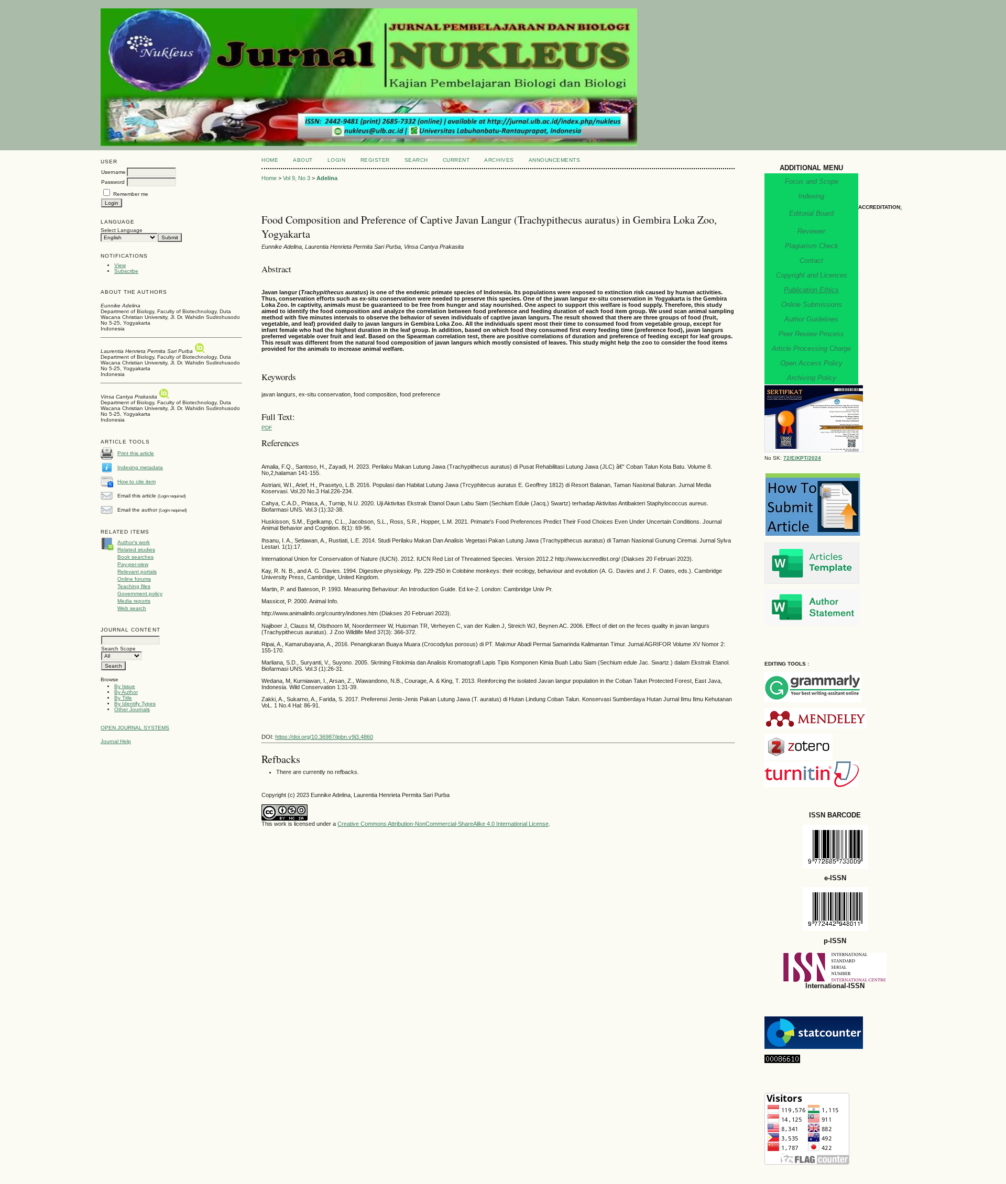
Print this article (135, 453)
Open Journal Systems (135, 728)
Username (113, 172)
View (120, 265)
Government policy (139, 593)
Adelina (326, 178)
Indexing (811, 196)
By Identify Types (135, 703)
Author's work (133, 542)
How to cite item (136, 481)
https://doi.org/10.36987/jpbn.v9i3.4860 (324, 737)
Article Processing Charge (811, 348)
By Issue (124, 686)
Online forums (134, 579)
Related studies (136, 549)
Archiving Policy (811, 378)
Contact (811, 260)
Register (375, 160)
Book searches (135, 557)
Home (269, 160)
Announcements (555, 160)
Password (113, 182)
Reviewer (811, 231)
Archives (498, 160)
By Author (126, 692)
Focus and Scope (811, 181)
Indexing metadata (140, 467)
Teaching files (133, 586)
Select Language (122, 230)
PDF (266, 427)
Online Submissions (811, 304)
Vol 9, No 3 (296, 178)
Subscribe (126, 271)
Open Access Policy (811, 363)
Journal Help (116, 741)
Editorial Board (811, 213)
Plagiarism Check (811, 246)
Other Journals (132, 709)
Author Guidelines (811, 319)
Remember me (130, 194)
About (303, 160)
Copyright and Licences (811, 275)
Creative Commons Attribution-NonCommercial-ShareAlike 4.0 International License (443, 824)
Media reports (133, 601)
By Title (123, 698)
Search (416, 160)
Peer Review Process (811, 334)
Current (456, 160)
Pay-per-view (132, 564)
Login (336, 160)
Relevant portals (137, 571)
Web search (131, 608)
